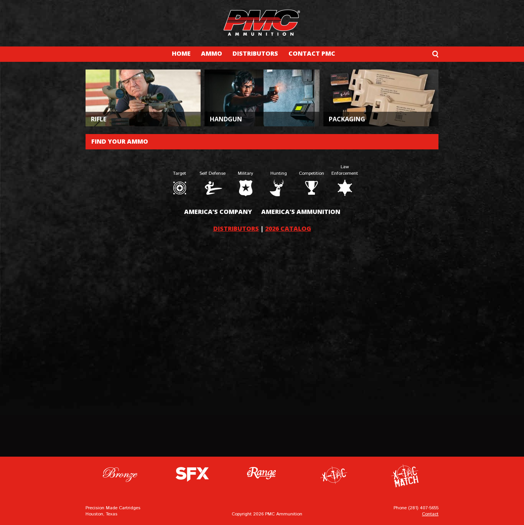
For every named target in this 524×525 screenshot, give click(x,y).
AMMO (211, 53)
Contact (430, 514)
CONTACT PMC (311, 53)
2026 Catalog (288, 228)
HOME (181, 53)
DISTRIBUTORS (255, 53)
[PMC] (262, 23)
